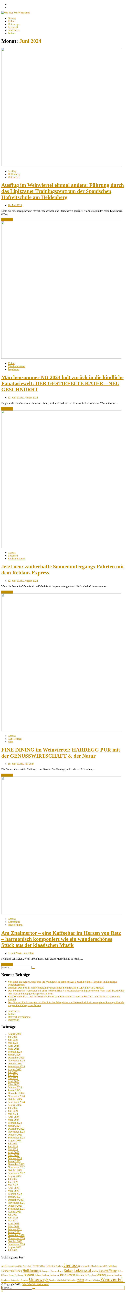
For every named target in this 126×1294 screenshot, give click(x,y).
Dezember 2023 (16, 1128)
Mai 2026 (13, 1042)
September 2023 (16, 1137)
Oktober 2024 (15, 1099)
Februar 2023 (15, 1158)
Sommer (101, 1274)
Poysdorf (28, 1274)
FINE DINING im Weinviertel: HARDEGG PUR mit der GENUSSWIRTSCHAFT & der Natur (60, 753)
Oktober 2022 (15, 1170)
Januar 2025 (14, 1090)
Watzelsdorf (61, 1280)
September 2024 (16, 1102)
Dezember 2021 (16, 1199)
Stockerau (5, 1280)
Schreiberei (14, 30)
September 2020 (16, 1244)
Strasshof (24, 1280)
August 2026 (14, 1033)
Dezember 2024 (16, 1093)
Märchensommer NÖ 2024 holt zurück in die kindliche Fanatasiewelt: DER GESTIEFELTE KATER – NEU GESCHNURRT (62, 383)
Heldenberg (14, 174)
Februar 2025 (15, 1087)
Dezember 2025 (16, 1057)
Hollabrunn (31, 1271)
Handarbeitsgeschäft (99, 1266)
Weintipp (96, 1280)
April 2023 (13, 1152)
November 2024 (16, 1096)
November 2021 (16, 1202)
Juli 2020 (12, 1250)
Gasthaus (59, 1266)
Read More (7, 219)
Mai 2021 (13, 1220)
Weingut (88, 1280)
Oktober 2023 (15, 1134)
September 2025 (16, 1066)
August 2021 (14, 1211)
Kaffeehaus (14, 921)
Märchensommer (16, 366)
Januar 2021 (14, 1232)
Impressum (13, 1019)
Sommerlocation (114, 1275)
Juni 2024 (13, 1110)
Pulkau (38, 1275)
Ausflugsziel (14, 1266)
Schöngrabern (90, 1275)
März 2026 (13, 1048)
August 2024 (14, 1105)
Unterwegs (13, 24)
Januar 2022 (14, 1196)
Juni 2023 (13, 1146)
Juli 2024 (12, 1108)
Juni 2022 (13, 1182)
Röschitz (79, 1275)
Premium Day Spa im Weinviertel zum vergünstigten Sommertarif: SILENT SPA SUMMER (56, 987)
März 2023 (13, 1155)
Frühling (41, 1266)
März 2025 (13, 1084)
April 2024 (13, 1116)
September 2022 (16, 1173)
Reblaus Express (16, 558)
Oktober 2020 (15, 1241)
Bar (20, 1266)
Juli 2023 (12, 1143)
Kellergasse (44, 1271)
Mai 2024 (13, 1113)
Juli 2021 (12, 1214)
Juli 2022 (12, 1179)
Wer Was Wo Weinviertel (35, 1284)
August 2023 (14, 1140)
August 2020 (14, 1247)
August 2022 (14, 1176)
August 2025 (14, 1069)
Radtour (45, 1275)
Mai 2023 (13, 1149)
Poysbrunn (13, 369)
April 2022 (13, 1188)
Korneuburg (57, 1270)
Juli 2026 (12, 1036)
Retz (63, 1274)
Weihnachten (71, 1280)
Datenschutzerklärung (19, 1017)
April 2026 (13, 1045)
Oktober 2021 (15, 1205)
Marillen (95, 1271)
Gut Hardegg (14, 738)
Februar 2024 (15, 1122)
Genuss (12, 18)
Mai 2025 (13, 1078)
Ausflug (12, 171)
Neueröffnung (15, 924)
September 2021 (16, 1208)
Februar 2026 (15, 1051)
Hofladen (16, 1270)
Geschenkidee (84, 1266)
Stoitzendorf (15, 1280)
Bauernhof (27, 1266)
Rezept (71, 1274)
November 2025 (16, 1060)
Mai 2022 (13, 1185)
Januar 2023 (14, 1161)
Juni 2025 (13, 1075)
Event (35, 1266)
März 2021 (13, 1226)
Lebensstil (13, 27)
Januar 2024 (14, 1125)
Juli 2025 (12, 1072)
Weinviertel (111, 1279)
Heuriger (5, 1270)
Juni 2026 (13, 1039)
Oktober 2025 (15, 1063)
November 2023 (16, 1131)
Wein (10, 741)
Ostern (11, 1275)
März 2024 (13, 1119)
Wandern (52, 1280)
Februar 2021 (15, 1229)
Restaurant (54, 1275)
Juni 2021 (13, 1217)
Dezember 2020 (16, 1235)
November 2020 (16, 1238)
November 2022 (16, 1167)
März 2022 (13, 1190)
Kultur (11, 21)
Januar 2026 (14, 1054)
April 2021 (13, 1223)
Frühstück (50, 1266)
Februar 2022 (15, 1193)
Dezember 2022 (16, 1164)
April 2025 (13, 1081)
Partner (11, 33)
